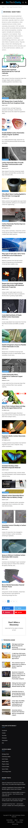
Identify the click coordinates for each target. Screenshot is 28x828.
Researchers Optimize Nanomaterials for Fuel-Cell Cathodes (11, 71)
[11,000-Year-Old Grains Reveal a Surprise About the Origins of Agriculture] (6, 655)
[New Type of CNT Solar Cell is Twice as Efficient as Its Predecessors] (14, 245)
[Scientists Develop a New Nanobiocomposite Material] (14, 457)
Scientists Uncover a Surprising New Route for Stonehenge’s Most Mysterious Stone (18, 694)
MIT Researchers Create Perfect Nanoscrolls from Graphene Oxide (13, 102)
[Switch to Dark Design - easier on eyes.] (23, 2)
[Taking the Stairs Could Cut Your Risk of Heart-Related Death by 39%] (6, 685)
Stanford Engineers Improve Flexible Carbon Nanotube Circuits (14, 345)
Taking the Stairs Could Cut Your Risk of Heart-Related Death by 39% (19, 684)
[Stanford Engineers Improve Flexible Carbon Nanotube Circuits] (14, 336)
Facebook (4, 730)
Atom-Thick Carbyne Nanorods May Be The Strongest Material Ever (13, 407)
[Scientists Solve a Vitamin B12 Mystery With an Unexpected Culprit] (6, 712)
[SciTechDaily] (13, 2)
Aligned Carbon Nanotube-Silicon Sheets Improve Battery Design (13, 496)
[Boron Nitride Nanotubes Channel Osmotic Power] (14, 576)
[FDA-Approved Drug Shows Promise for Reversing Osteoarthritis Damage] (6, 646)
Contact (21, 820)
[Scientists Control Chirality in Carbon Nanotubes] (14, 516)
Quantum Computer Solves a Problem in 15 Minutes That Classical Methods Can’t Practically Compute (18, 675)
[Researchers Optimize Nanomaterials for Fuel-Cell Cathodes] (14, 60)
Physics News (5, 764)
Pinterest (4, 738)
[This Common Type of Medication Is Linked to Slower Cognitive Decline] (6, 665)
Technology (5, 98)
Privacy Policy (19, 822)
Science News (5, 766)
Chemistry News (6, 756)
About (16, 820)
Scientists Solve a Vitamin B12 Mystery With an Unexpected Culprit (18, 712)
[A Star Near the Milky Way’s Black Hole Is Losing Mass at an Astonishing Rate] (6, 703)
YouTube (4, 735)
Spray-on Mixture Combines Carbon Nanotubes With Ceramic (13, 556)
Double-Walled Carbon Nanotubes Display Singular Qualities (13, 133)
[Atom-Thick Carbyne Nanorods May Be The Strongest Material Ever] (14, 397)
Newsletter (5, 740)
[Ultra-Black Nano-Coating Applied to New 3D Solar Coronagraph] (14, 185)
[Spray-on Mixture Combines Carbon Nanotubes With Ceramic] (14, 546)
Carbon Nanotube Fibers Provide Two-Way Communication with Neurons (12, 164)
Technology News (6, 771)
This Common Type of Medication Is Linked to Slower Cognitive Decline (19, 665)
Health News (5, 761)
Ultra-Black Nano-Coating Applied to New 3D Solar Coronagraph (14, 195)
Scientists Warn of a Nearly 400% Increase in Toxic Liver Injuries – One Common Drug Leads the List (13, 794)
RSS (3, 743)
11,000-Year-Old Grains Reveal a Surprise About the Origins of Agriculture (19, 656)
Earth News (5, 759)
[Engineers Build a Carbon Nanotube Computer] (14, 427)
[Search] (25, 2)
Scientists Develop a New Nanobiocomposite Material (11, 466)
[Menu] (2, 2)
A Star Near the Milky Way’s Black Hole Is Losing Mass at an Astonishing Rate (18, 703)
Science (4, 66)
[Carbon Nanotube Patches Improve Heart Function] (14, 215)
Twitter (4, 733)
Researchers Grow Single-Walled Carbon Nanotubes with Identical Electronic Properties (13, 285)
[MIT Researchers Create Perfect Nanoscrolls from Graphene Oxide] (14, 92)
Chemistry (5, 280)
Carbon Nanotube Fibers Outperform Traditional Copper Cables (12, 376)
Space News (5, 769)
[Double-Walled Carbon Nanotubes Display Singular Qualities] (14, 124)
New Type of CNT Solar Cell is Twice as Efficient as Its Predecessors (13, 254)
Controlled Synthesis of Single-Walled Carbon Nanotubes (12, 316)
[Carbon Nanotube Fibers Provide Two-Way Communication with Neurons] (14, 153)
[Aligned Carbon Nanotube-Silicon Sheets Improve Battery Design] (14, 486)
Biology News (5, 754)
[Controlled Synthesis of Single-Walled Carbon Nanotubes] (14, 306)
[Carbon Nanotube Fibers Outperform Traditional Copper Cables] (14, 365)
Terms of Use (15, 824)
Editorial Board (10, 822)
